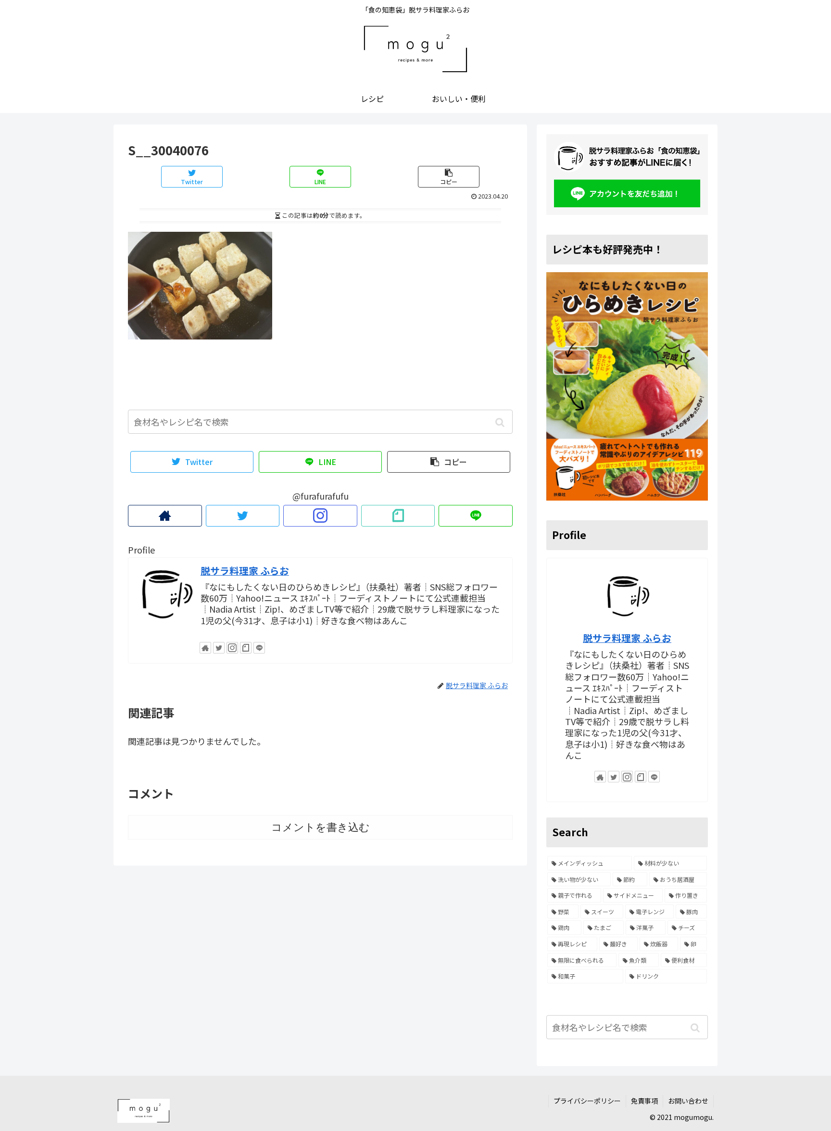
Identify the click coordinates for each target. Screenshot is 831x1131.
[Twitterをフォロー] (243, 516)
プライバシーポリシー (587, 1101)
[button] (500, 422)
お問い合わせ (688, 1101)
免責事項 (644, 1101)
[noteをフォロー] (398, 516)
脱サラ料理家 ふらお (245, 571)
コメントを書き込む (320, 827)
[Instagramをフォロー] (320, 516)
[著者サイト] (165, 516)
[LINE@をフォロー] (476, 516)
